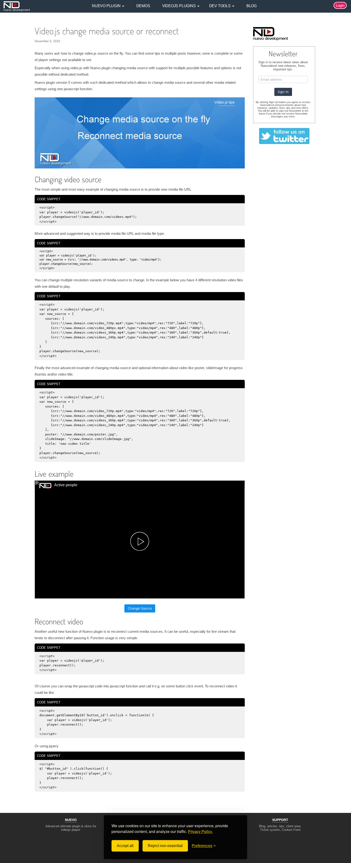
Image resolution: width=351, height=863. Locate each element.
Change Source (140, 608)
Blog (251, 6)
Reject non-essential (165, 846)
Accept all (125, 846)
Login (340, 5)
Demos (143, 6)
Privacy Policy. (200, 831)
